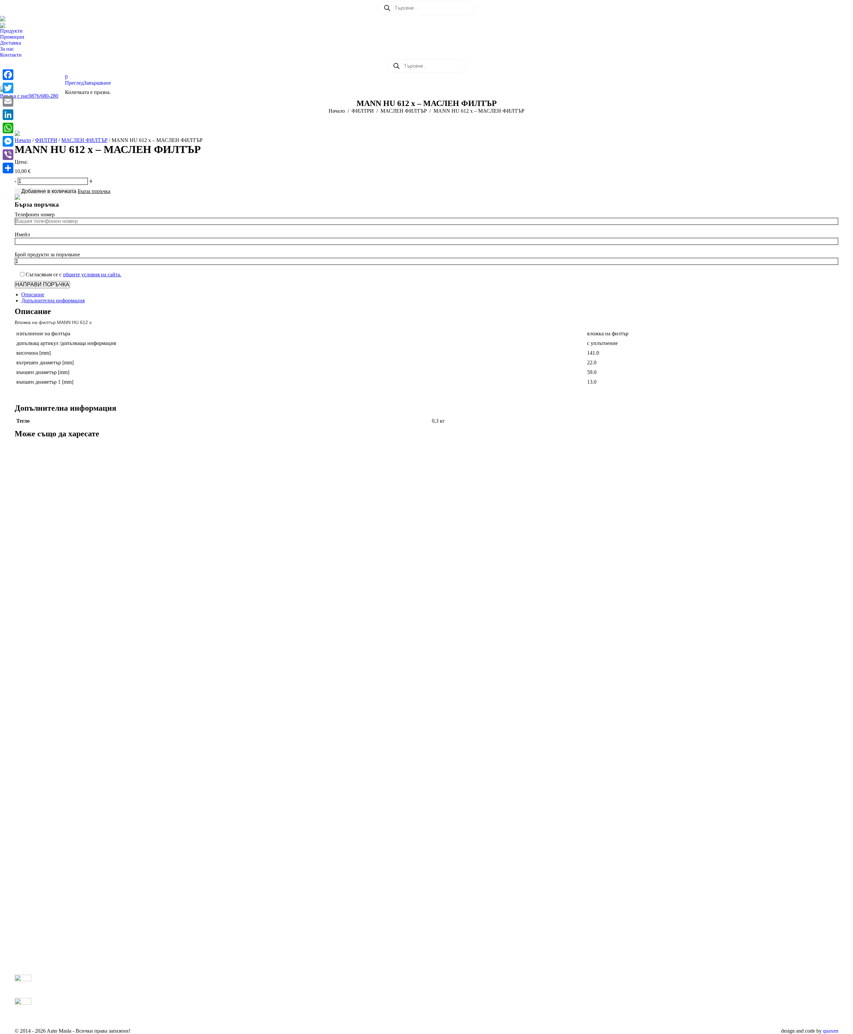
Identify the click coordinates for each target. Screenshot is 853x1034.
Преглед (74, 83)
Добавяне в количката (48, 191)
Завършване (97, 83)
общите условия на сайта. (92, 274)
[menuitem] (13, 31)
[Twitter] (8, 88)
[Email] (8, 101)
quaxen (830, 1031)
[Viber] (8, 154)
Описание (32, 294)
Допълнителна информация (53, 300)
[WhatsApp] (8, 128)
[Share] (8, 168)
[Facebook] (8, 74)
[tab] (429, 295)
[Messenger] (8, 141)
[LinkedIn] (8, 114)
